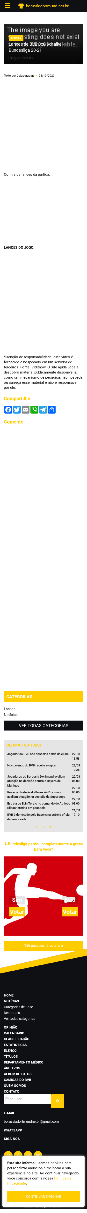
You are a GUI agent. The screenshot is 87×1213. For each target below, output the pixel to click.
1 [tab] (37, 827)
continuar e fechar (43, 1196)
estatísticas (15, 1045)
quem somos (15, 1086)
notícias (11, 1001)
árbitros (12, 1068)
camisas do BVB (17, 1080)
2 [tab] (43, 827)
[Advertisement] (43, 125)
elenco (10, 1051)
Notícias (11, 715)
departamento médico (24, 1062)
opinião (10, 1027)
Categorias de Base (18, 1007)
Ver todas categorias (43, 725)
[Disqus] (43, 489)
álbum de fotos (18, 1074)
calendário (14, 1033)
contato (11, 1091)
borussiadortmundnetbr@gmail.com (31, 1121)
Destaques (12, 1013)
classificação (16, 1039)
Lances (9, 709)
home (9, 995)
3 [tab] (50, 827)
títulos (11, 1056)
